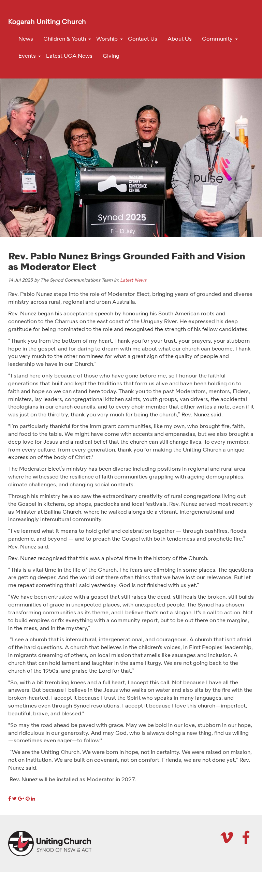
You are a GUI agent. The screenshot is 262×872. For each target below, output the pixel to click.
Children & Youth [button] (64, 39)
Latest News (133, 280)
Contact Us (142, 39)
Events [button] (27, 56)
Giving (111, 56)
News (25, 39)
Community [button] (217, 39)
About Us (180, 39)
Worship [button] (107, 39)
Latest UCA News (69, 56)
